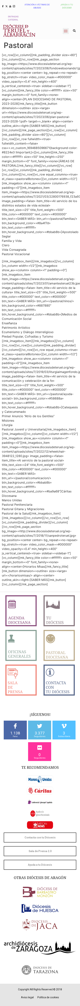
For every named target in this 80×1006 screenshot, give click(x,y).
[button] (66, 31)
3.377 (40, 733)
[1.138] (15, 726)
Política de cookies (48, 997)
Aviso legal (27, 997)
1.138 (15, 733)
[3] (64, 726)
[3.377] (39, 726)
